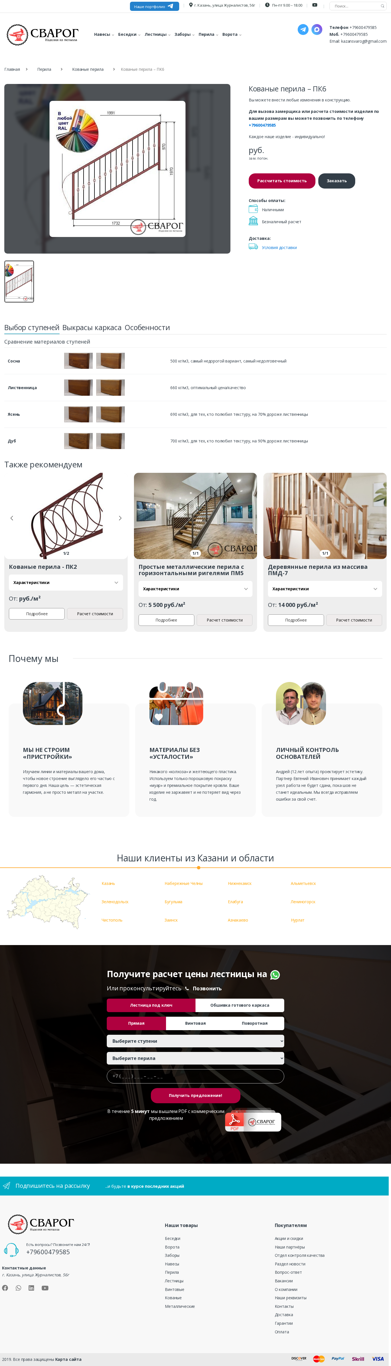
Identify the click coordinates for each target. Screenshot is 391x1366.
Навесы (172, 1264)
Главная (12, 69)
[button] (11, 518)
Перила (44, 69)
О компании (286, 1289)
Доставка (284, 1314)
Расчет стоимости (95, 613)
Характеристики (31, 582)
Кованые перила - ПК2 (43, 567)
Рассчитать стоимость (282, 180)
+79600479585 (363, 27)
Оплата (282, 1331)
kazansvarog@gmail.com (364, 41)
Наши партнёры (290, 1247)
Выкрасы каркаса (92, 327)
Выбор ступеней (32, 327)
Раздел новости (290, 1264)
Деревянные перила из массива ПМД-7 (318, 570)
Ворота (172, 1247)
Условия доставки (279, 247)
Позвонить (207, 988)
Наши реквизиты (291, 1297)
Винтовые (174, 1289)
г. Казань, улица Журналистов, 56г (224, 5)
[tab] (32, 329)
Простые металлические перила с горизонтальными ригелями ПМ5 (191, 570)
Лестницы (174, 1280)
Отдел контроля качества (300, 1255)
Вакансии (284, 1280)
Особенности (147, 327)
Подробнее (37, 613)
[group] (117, 169)
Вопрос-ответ (288, 1272)
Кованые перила (88, 69)
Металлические (180, 1306)
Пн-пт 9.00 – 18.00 (286, 5)
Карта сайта (68, 1359)
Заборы (172, 1255)
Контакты (284, 1306)
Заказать (337, 180)
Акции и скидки (289, 1238)
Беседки (172, 1238)
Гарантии (284, 1323)
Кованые (173, 1297)
